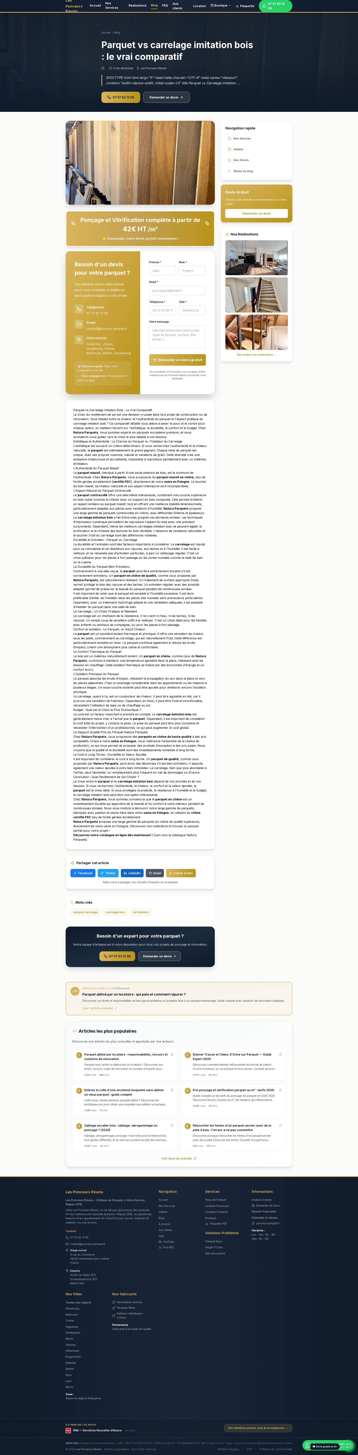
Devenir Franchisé (264, 1211)
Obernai (71, 1344)
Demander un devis (164, 97)
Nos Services (111, 5)
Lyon (68, 1380)
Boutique (220, 5)
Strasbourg (72, 1308)
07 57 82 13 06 (123, 97)
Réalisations (138, 5)
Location (199, 6)
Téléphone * (157, 301)
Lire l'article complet (97, 1008)
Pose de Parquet (215, 1199)
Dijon (69, 1375)
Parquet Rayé (213, 1241)
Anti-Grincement (215, 1253)
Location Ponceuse (217, 1205)
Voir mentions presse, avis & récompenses (258, 1427)
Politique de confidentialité (276, 1449)
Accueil (95, 5)
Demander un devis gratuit (180, 360)
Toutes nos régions (78, 1302)
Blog (154, 5)
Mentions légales (228, 1449)
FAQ (165, 5)
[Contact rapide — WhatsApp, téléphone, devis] (349, 1446)
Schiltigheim (73, 1332)
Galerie (163, 1211)
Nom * (183, 262)
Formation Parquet (216, 1211)
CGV (249, 1449)
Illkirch (69, 1338)
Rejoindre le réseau (265, 1217)
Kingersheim (73, 1356)
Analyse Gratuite (262, 1199)
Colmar (70, 1320)
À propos (164, 1224)
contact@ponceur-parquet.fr (107, 328)
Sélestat (71, 1362)
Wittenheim (72, 1350)
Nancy (69, 1386)
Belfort (70, 1368)
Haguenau (72, 1326)
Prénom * (155, 262)
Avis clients (177, 6)
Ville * (183, 301)
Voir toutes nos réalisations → (257, 354)
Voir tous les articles (177, 1158)
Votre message (159, 321)
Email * (153, 282)
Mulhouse (72, 1314)
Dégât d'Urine (214, 1247)
